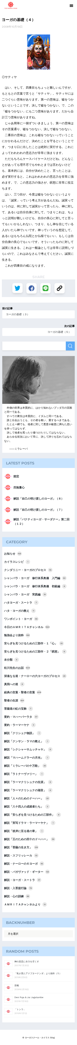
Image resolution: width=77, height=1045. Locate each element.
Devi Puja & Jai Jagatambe (28, 997)
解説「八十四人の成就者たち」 (26, 806)
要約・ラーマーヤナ (19, 725)
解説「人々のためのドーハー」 (26, 798)
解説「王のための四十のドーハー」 (29, 839)
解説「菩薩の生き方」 (21, 847)
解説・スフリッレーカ (20, 855)
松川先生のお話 (17, 668)
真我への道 (13, 684)
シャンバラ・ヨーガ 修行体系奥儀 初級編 (34, 586)
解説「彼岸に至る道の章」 (23, 831)
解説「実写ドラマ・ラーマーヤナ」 (28, 823)
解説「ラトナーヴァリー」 (23, 774)
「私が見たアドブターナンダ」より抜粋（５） (37, 973)
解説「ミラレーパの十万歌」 (25, 765)
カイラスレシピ (16, 561)
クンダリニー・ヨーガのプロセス (27, 570)
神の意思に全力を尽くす (26, 961)
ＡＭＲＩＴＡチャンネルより (25, 904)
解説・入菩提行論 (18, 888)
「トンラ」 (20, 1009)
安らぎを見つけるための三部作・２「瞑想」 (34, 651)
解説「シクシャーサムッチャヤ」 (27, 749)
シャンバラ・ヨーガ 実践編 (25, 594)
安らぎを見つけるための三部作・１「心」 (33, 643)
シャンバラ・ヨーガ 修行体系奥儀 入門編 (34, 578)
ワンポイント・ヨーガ (20, 619)
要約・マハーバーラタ (20, 716)
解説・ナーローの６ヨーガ (23, 863)
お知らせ (12, 553)
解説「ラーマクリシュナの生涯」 (27, 782)
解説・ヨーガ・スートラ (22, 880)
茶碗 (16, 985)
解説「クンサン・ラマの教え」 (26, 741)
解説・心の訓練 (16, 896)
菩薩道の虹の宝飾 (17, 708)
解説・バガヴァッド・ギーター (26, 871)
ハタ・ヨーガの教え (19, 610)
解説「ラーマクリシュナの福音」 (27, 790)
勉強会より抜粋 (17, 635)
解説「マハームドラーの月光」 (26, 757)
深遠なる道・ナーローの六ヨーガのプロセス (34, 676)
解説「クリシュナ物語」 (21, 733)
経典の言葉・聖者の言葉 (22, 692)
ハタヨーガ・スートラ (20, 602)
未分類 (10, 659)
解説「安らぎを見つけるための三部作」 (31, 814)
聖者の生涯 (14, 700)
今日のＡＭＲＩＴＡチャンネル (27, 627)
